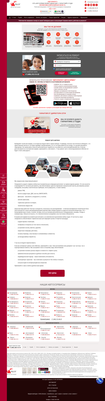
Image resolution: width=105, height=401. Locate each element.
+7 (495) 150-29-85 (13, 294)
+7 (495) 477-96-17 (44, 307)
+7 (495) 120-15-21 (29, 294)
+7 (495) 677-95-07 (44, 303)
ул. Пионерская (60, 334)
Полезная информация (73, 376)
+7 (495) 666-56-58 (76, 334)
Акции (76, 347)
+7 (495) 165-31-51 (13, 339)
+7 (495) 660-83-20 (76, 316)
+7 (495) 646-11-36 (76, 303)
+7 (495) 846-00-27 (13, 299)
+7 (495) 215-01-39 (76, 294)
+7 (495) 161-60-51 (60, 316)
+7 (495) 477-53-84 (76, 307)
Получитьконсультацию (75, 73)
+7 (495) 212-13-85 (44, 330)
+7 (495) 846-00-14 (76, 312)
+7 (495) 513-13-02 (91, 299)
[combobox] (67, 61)
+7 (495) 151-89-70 (76, 299)
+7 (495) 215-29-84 (13, 334)
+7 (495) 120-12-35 (13, 312)
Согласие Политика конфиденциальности (91, 376)
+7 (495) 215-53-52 (29, 307)
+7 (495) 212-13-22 (32, 74)
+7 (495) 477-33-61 (29, 303)
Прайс (31, 347)
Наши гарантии (66, 347)
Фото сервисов (40, 347)
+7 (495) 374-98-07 (56, 319)
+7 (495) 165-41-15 (91, 328)
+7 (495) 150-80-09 (44, 339)
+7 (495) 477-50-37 (29, 299)
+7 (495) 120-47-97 (29, 334)
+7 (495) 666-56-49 (76, 328)
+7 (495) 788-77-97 (60, 303)
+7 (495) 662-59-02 (60, 312)
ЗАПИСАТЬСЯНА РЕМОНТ (61, 73)
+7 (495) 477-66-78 (91, 294)
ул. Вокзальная (60, 328)
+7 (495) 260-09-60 (44, 312)
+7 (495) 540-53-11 (91, 316)
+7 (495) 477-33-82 (44, 294)
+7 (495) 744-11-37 (29, 312)
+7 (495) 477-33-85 (60, 299)
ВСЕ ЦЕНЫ (52, 273)
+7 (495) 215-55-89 (29, 328)
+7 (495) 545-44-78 (13, 316)
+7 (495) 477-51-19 (44, 316)
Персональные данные (80, 376)
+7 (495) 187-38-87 (29, 339)
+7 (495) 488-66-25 (13, 328)
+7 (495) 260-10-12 (60, 294)
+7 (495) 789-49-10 (13, 303)
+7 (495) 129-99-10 (13, 307)
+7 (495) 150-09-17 (29, 316)
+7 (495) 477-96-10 (60, 307)
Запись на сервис (53, 347)
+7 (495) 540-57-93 (91, 307)
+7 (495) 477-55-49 (60, 339)
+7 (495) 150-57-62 (91, 303)
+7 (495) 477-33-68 (44, 299)
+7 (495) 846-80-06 (44, 334)
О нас (24, 347)
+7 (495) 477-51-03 (91, 312)
